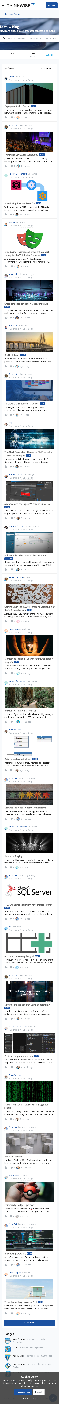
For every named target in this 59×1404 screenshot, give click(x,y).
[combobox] (29, 38)
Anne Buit (13, 778)
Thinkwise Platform (12, 14)
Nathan (12, 222)
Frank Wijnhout (15, 729)
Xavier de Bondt (19, 1364)
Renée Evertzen (16, 577)
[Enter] (2, 38)
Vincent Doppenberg (18, 174)
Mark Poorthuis (19, 1339)
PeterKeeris (17, 1355)
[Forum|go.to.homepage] (21, 5)
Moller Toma (14, 1175)
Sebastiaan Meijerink (18, 1026)
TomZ (15, 1347)
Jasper (11, 422)
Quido (11, 76)
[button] (29, 1398)
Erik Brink (13, 325)
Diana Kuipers (15, 629)
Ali (10, 926)
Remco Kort (14, 125)
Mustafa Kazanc (16, 526)
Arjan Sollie (14, 274)
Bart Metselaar (15, 474)
